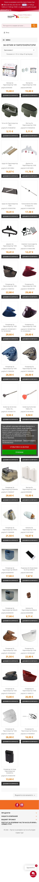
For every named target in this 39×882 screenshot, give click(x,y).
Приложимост (19, 50)
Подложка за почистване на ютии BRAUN (29, 569)
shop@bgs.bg (7, 10)
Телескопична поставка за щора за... (29, 205)
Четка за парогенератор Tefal (10, 124)
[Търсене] (34, 25)
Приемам (19, 452)
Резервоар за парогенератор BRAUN (9, 569)
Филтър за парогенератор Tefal (29, 124)
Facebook (17, 805)
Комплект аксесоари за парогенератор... (29, 245)
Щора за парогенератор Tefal (10, 164)
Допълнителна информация (12, 440)
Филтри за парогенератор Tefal (10, 84)
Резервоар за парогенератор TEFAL (10, 529)
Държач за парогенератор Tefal (29, 164)
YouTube (22, 805)
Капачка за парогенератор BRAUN (29, 609)
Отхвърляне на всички (19, 447)
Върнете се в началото (25, 795)
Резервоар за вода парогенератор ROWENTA (9, 771)
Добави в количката (10, 95)
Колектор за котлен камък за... (9, 408)
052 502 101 (16, 5)
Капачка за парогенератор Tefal (29, 529)
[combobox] (16, 25)
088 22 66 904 (7, 5)
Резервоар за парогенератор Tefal (10, 285)
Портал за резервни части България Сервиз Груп (19, 2)
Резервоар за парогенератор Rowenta (10, 488)
